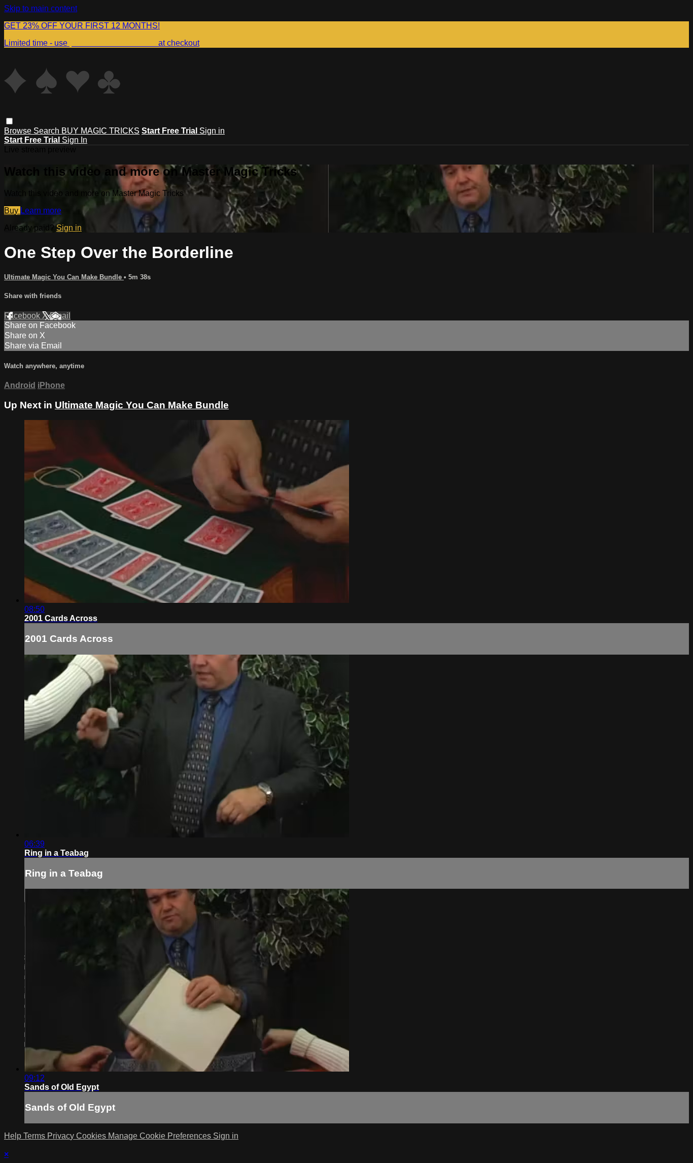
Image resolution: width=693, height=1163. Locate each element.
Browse (18, 130)
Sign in (212, 130)
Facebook (23, 315)
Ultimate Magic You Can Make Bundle (64, 277)
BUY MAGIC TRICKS (100, 130)
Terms (35, 1136)
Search (47, 130)
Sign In (74, 140)
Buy (12, 210)
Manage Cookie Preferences (160, 1136)
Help (13, 1136)
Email (60, 315)
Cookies (92, 1136)
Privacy (61, 1136)
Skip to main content (40, 8)
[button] (9, 121)
